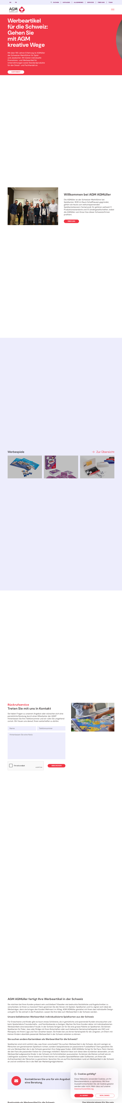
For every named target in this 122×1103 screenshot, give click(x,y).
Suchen (56, 2)
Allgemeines (78, 2)
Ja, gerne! (84, 1095)
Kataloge (66, 2)
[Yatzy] (97, 467)
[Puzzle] (25, 467)
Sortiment (15, 72)
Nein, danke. (105, 1095)
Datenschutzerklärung (84, 1089)
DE (10, 2)
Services (90, 2)
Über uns (101, 2)
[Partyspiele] (61, 467)
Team (110, 2)
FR (16, 2)
